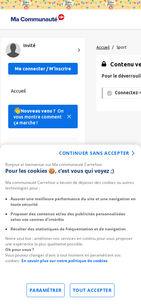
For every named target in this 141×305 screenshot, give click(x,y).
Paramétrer (46, 290)
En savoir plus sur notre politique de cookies (64, 260)
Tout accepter (92, 290)
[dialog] (70, 225)
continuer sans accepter (94, 153)
